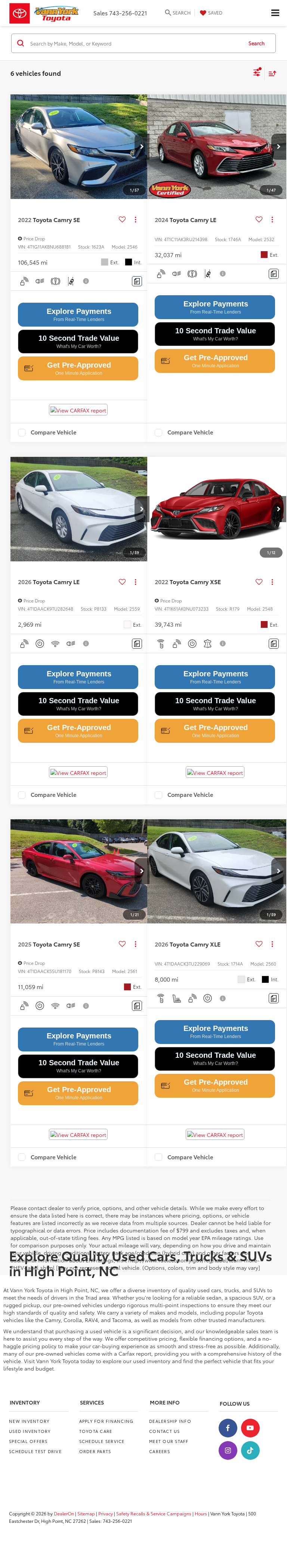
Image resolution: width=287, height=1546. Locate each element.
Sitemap (86, 1513)
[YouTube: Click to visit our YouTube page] (250, 1428)
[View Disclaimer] (86, 281)
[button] (142, 147)
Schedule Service (102, 1441)
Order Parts (95, 1451)
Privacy (105, 1513)
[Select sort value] (271, 73)
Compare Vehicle (54, 432)
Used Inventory (30, 1431)
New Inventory (29, 1421)
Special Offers (28, 1441)
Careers (159, 1451)
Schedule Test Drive (35, 1451)
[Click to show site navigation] (275, 13)
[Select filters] (257, 73)
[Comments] (137, 281)
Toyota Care (95, 1431)
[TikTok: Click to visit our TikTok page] (250, 1450)
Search (257, 43)
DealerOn (64, 1513)
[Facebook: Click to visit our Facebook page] (227, 1428)
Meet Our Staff (169, 1441)
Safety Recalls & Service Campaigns (153, 1513)
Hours (201, 1513)
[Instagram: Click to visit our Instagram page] (227, 1450)
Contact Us (164, 1431)
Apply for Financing (106, 1421)
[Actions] (135, 219)
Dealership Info (170, 1421)
